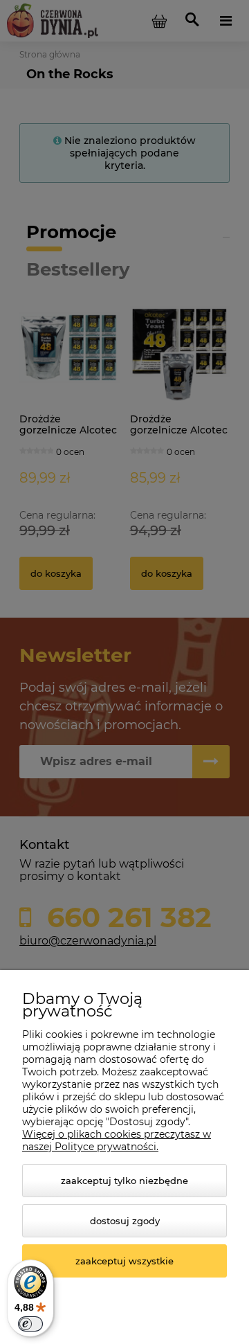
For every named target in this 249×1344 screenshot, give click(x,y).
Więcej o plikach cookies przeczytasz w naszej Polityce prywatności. (116, 1140)
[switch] (30, 1324)
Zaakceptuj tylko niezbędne (124, 1180)
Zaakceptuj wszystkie (124, 1260)
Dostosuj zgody (125, 1220)
